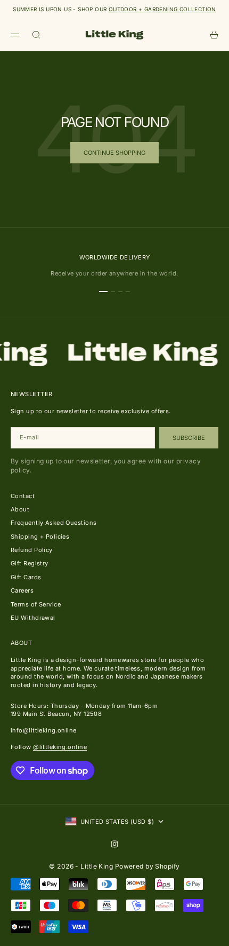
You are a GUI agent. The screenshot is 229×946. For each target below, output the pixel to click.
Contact (23, 496)
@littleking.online (60, 747)
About (20, 509)
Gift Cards (26, 577)
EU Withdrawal (33, 617)
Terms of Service (36, 604)
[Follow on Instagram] (114, 844)
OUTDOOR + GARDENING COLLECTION (162, 9)
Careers (22, 590)
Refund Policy (32, 550)
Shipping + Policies (40, 536)
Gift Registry (29, 563)
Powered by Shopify (147, 866)
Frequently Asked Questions (53, 522)
